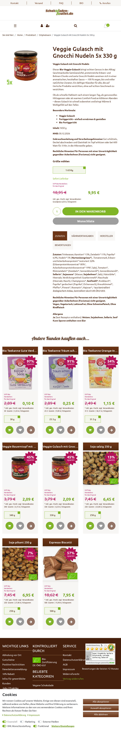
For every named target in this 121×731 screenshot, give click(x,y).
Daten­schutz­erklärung (15, 715)
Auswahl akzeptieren (100, 708)
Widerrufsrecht (71, 673)
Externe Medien (51, 721)
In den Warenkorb (90, 211)
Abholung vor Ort (11, 654)
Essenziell (12, 721)
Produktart (31, 35)
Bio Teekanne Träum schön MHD (60, 350)
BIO (81, 3)
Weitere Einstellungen (63, 726)
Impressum (69, 669)
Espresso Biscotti (60, 542)
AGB (65, 664)
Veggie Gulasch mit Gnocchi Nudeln (60, 446)
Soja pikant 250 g (20, 542)
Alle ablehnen (101, 714)
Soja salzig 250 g (101, 446)
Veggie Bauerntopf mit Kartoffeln (20, 446)
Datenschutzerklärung (75, 659)
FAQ (61, 3)
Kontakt (15, 3)
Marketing (30, 721)
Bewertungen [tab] (63, 245)
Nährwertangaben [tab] (82, 235)
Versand (39, 3)
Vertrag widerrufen (73, 678)
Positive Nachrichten (13, 664)
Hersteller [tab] (106, 235)
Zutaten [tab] (60, 235)
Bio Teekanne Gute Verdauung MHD (20, 350)
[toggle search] (75, 25)
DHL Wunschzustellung (19, 726)
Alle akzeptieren (101, 701)
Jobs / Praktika (10, 688)
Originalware (45, 35)
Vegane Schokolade (43, 685)
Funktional (43, 726)
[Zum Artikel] (31, 430)
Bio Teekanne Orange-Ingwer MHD (101, 350)
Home (20, 35)
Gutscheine (8, 659)
